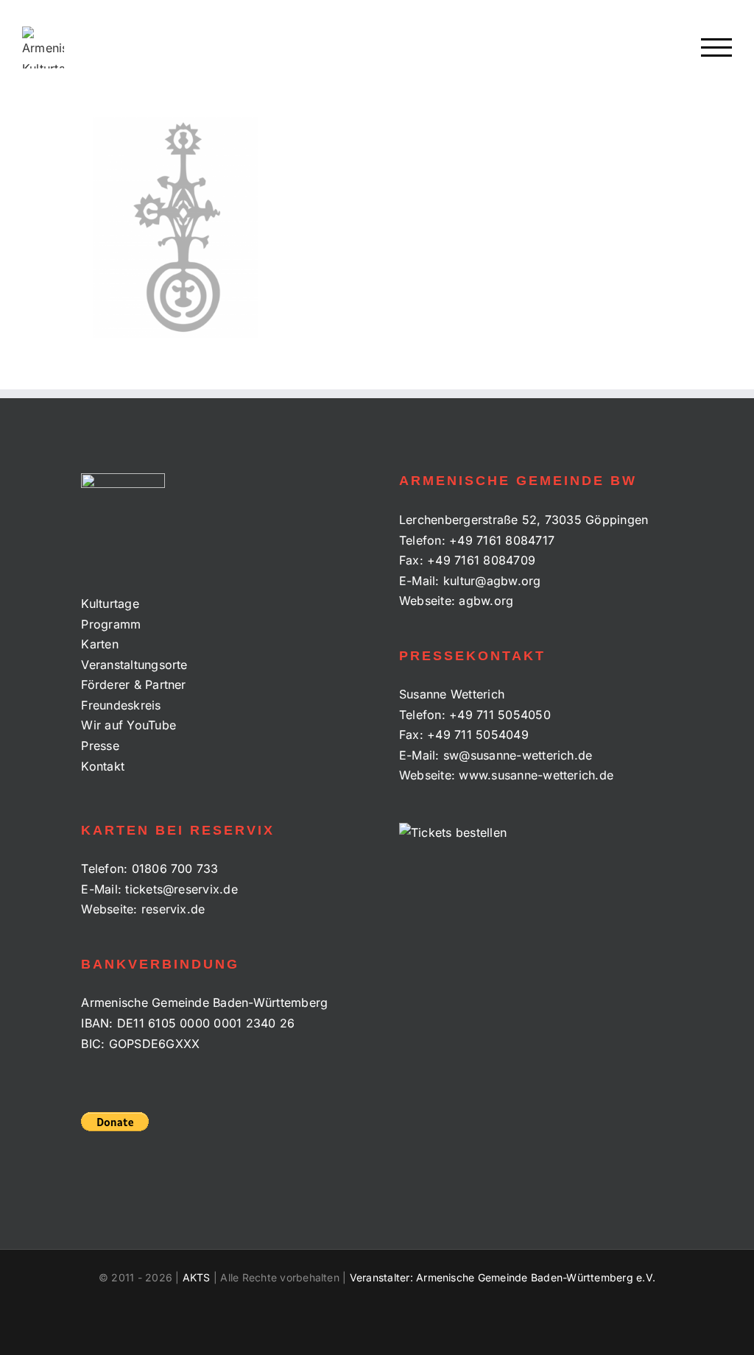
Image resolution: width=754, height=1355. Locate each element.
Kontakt (102, 766)
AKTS (197, 1277)
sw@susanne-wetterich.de (518, 755)
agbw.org (486, 600)
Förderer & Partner (133, 684)
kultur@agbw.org (492, 580)
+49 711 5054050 (500, 714)
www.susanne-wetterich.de (536, 775)
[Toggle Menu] (717, 47)
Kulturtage (109, 603)
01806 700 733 (175, 868)
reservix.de (173, 909)
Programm (111, 624)
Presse (100, 745)
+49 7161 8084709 (481, 560)
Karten (99, 644)
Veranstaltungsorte (134, 664)
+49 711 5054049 (478, 734)
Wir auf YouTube (128, 725)
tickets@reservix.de (181, 889)
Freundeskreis (121, 705)
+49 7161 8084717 (501, 540)
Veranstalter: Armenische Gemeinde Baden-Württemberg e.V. (502, 1277)
